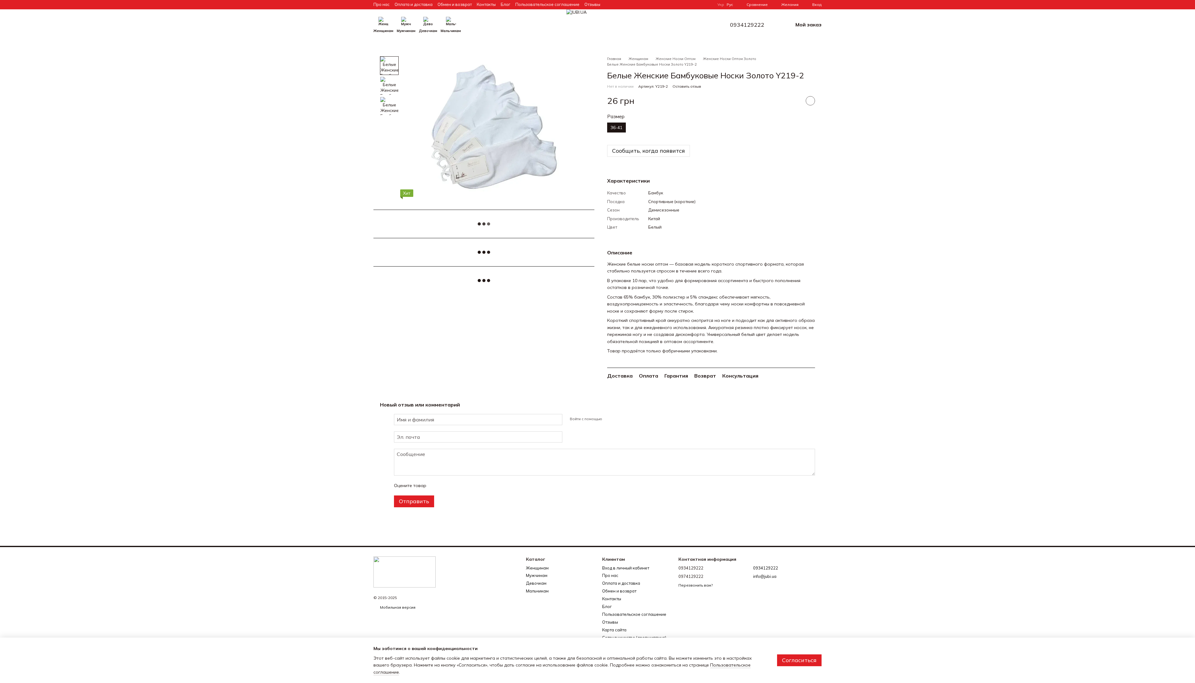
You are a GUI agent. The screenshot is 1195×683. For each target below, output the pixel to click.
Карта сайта (614, 629)
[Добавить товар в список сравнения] (794, 100)
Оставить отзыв (686, 86)
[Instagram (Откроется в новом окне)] (677, 4)
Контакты (486, 4)
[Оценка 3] (457, 485)
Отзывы (592, 4)
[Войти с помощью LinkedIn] (629, 418)
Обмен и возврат (455, 4)
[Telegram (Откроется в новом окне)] (707, 4)
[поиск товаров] (472, 25)
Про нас (381, 4)
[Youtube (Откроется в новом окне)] (699, 4)
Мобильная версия (397, 607)
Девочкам (428, 31)
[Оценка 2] (447, 485)
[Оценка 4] (466, 485)
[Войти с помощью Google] (619, 418)
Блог (505, 4)
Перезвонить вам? (695, 585)
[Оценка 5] (476, 485)
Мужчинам (406, 31)
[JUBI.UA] (404, 571)
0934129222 (747, 25)
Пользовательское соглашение (547, 4)
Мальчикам (451, 31)
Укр (720, 5)
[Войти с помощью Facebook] (609, 418)
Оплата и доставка (414, 4)
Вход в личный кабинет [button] (625, 567)
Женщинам (383, 31)
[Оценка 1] (437, 485)
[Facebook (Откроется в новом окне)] (692, 4)
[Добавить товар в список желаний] (810, 100)
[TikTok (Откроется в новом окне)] (684, 4)
